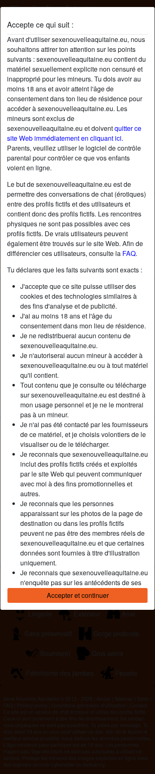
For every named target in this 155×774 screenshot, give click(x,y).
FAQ (129, 253)
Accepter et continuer (78, 595)
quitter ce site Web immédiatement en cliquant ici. (74, 133)
